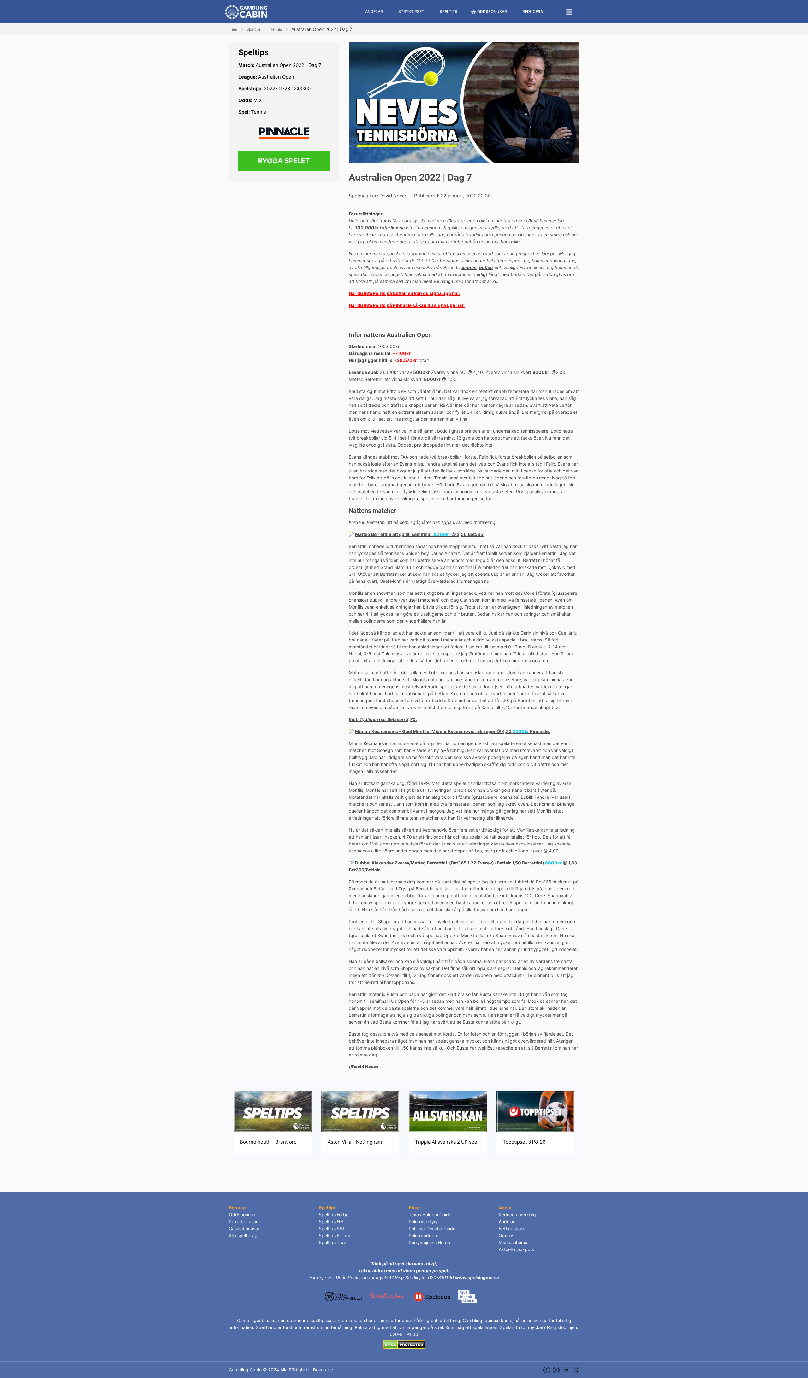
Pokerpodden (423, 1235)
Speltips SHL (332, 1228)
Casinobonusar (244, 1228)
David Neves (393, 196)
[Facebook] (546, 1369)
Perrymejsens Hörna (429, 1242)
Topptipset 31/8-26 (524, 1142)
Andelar (506, 1221)
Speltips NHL (332, 1221)
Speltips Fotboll (334, 1214)
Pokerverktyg (423, 1221)
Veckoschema (513, 1242)
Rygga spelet (284, 161)
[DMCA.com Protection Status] (404, 1344)
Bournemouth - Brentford (268, 1142)
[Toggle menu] (569, 11)
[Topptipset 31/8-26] (535, 1111)
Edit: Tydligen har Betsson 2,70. (383, 719)
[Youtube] (556, 1369)
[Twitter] (576, 1369)
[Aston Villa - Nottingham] (360, 1111)
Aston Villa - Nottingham (355, 1142)
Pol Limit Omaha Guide (432, 1228)
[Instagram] (566, 1369)
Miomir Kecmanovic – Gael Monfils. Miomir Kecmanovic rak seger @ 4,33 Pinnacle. (452, 731)
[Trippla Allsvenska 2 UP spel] (448, 1111)
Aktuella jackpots (516, 1249)
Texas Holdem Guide (430, 1214)
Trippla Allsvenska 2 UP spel (446, 1142)
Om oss (506, 1235)
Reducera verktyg (517, 1214)
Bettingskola (511, 1228)
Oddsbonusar (243, 1214)
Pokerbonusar (243, 1221)
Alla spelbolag (243, 1235)
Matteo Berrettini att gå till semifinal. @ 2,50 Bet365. (419, 534)
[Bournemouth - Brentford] (273, 1111)
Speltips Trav (332, 1242)
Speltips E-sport (335, 1235)
